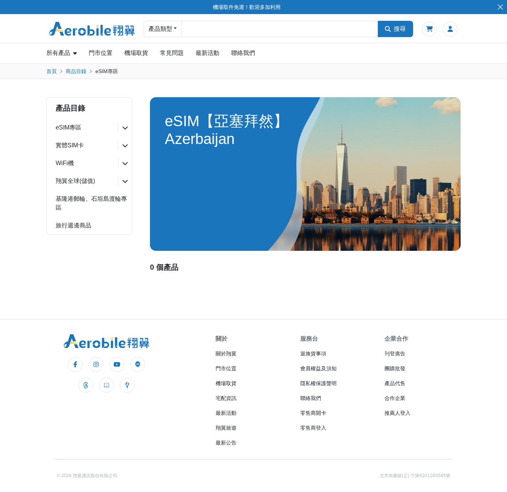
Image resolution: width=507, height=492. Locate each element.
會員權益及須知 (318, 368)
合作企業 (395, 398)
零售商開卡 (313, 413)
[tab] (89, 128)
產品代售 (395, 383)
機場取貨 (136, 53)
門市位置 (100, 53)
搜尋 (400, 29)
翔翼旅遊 (226, 428)
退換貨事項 (313, 354)
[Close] (500, 7)
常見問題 (172, 53)
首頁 (51, 71)
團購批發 (395, 368)
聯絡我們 (243, 53)
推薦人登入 (397, 413)
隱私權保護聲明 (318, 383)
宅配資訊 (226, 398)
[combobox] (279, 28)
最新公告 (226, 443)
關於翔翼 (226, 354)
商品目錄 (76, 71)
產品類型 (160, 29)
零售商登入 (313, 428)
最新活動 (207, 53)
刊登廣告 (395, 354)
